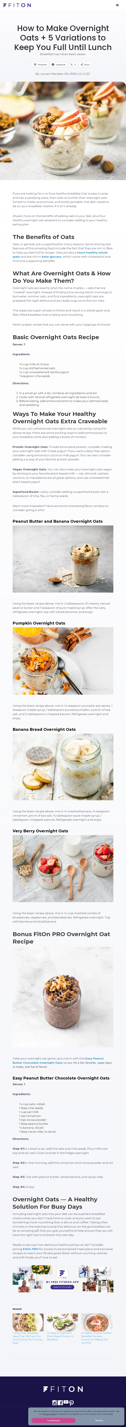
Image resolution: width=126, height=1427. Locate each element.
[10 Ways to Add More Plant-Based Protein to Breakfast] (62, 1322)
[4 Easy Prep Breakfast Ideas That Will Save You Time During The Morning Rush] (28, 1322)
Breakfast (63, 17)
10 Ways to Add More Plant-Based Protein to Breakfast (60, 1336)
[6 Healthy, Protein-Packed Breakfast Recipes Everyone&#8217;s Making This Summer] (96, 1322)
